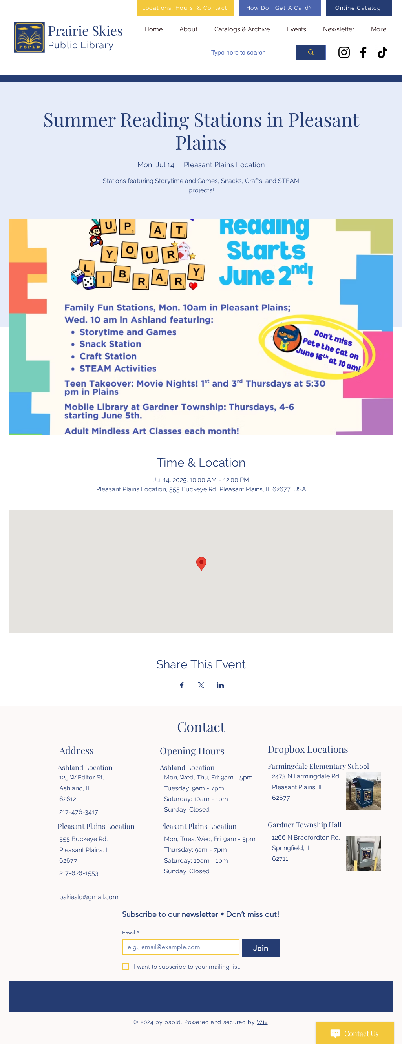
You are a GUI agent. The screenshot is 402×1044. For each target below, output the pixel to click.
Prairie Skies (85, 30)
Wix (262, 1022)
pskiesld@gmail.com (89, 897)
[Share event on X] (201, 685)
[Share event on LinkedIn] (220, 685)
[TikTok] (382, 52)
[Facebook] (363, 52)
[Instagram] (344, 52)
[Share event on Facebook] (182, 685)
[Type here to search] (310, 52)
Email (130, 932)
